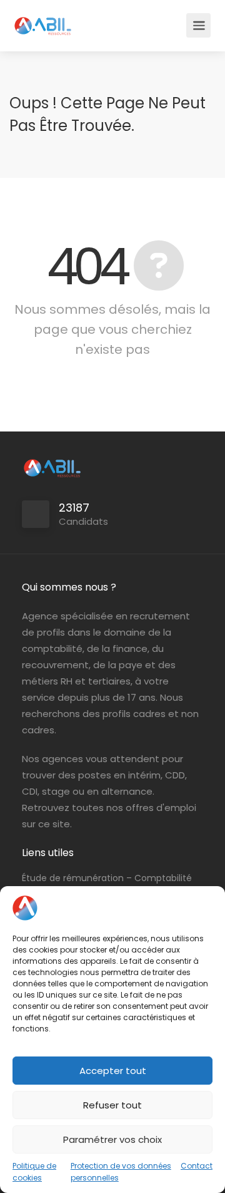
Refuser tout (112, 1105)
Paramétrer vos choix (112, 1139)
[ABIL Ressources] (43, 19)
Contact (196, 1165)
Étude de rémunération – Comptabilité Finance (107, 885)
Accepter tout (112, 1070)
